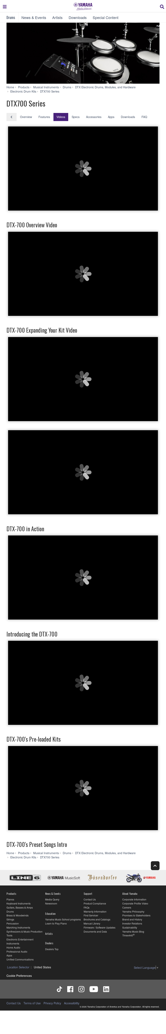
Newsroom (51, 903)
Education (50, 913)
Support (88, 893)
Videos (60, 117)
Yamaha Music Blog (133, 931)
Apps (111, 117)
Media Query (52, 899)
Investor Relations (132, 923)
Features (44, 117)
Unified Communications (20, 959)
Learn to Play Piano (56, 923)
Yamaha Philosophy (133, 911)
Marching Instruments (18, 927)
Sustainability (129, 927)
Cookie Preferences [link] (19, 976)
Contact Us (90, 899)
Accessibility (71, 1003)
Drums (10, 17)
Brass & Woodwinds (17, 915)
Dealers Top (52, 949)
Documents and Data (95, 931)
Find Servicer (91, 915)
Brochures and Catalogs (97, 919)
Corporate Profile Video (135, 903)
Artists (57, 17)
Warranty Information (95, 911)
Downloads (78, 17)
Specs (76, 117)
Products (11, 893)
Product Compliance (95, 903)
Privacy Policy (52, 1003)
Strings (10, 919)
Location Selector (18, 967)
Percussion (12, 923)
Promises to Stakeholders (136, 915)
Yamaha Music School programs (63, 919)
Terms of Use (32, 1003)
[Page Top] (155, 865)
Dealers (49, 943)
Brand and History (132, 919)
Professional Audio (16, 951)
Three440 (127, 935)
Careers (126, 907)
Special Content (105, 17)
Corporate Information (134, 899)
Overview (26, 117)
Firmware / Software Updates (99, 927)
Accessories (93, 117)
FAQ (144, 117)
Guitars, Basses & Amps (19, 907)
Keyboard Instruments (18, 903)
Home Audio (13, 947)
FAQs (86, 907)
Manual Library (92, 923)
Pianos (10, 899)
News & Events (33, 17)
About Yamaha (129, 893)
